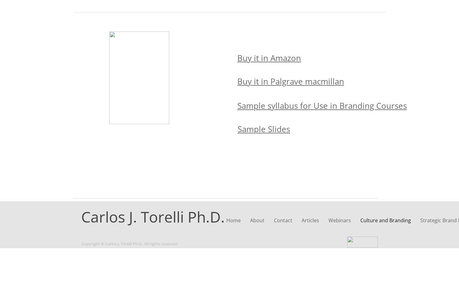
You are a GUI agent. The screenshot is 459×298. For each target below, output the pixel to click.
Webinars (339, 220)
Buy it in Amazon (269, 58)
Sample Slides (264, 129)
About (257, 220)
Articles (310, 220)
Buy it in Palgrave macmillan (290, 81)
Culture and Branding (385, 220)
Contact (283, 220)
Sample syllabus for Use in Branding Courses (322, 105)
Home (233, 220)
